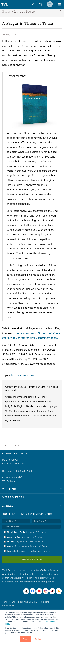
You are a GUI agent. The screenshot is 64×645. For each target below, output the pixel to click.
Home (16, 445)
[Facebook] (33, 591)
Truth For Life (4, 3)
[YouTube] (39, 591)
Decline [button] (38, 639)
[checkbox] (31, 541)
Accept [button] (25, 639)
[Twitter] (26, 591)
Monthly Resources (22, 375)
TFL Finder (7, 481)
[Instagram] (46, 591)
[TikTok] (52, 591)
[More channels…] (59, 591)
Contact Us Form (10, 477)
